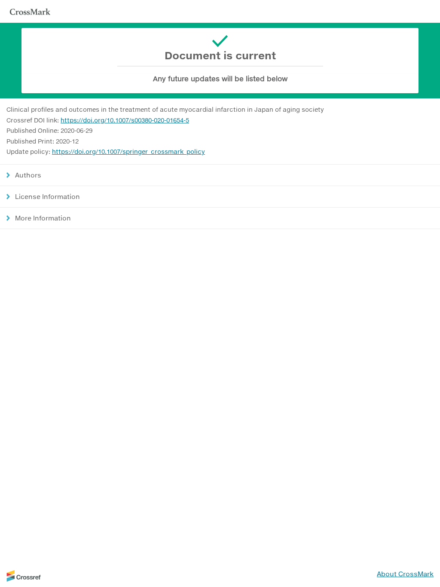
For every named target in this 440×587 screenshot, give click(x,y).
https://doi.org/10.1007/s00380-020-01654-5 (125, 120)
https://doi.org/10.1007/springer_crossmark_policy (128, 151)
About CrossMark (405, 574)
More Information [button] (43, 218)
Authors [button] (28, 175)
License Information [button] (47, 196)
